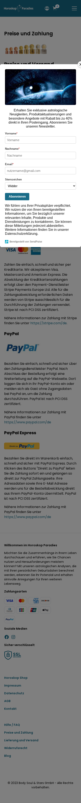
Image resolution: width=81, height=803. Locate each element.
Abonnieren (17, 196)
